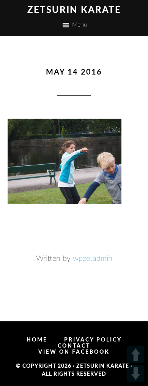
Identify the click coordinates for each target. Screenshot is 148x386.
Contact (74, 346)
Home (37, 340)
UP (135, 354)
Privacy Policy (93, 340)
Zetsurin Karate (74, 10)
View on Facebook (74, 352)
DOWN (135, 373)
